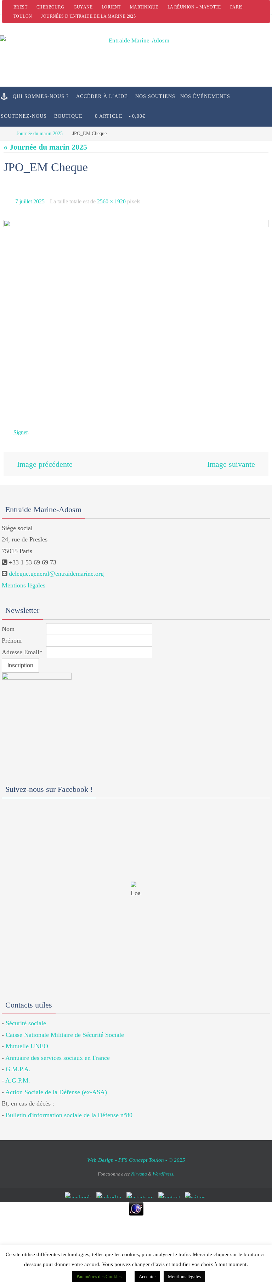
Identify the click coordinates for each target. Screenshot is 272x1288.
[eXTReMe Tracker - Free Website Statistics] (136, 1204)
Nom (8, 623)
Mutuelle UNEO (27, 1041)
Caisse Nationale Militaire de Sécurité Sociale (65, 1029)
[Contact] (170, 1190)
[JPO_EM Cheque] (136, 317)
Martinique (144, 7)
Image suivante (231, 460)
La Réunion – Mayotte (194, 7)
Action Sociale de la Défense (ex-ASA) (56, 1087)
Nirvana (139, 1169)
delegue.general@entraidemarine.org (56, 569)
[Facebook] (79, 1190)
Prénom (12, 635)
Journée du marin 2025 (40, 133)
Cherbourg (50, 7)
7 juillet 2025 (30, 200)
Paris (236, 7)
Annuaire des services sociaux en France (57, 1052)
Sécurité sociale (26, 1018)
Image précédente (45, 460)
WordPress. (163, 1169)
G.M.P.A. (18, 1064)
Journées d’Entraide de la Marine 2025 (88, 16)
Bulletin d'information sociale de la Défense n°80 (69, 1110)
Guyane (83, 7)
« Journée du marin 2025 (45, 147)
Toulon (22, 16)
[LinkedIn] (110, 1190)
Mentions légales (23, 580)
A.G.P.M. (17, 1075)
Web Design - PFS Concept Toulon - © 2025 (136, 1155)
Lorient (111, 7)
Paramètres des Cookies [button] (98, 1276)
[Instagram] (141, 1190)
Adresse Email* (22, 647)
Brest (20, 7)
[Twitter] (196, 1190)
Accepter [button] (147, 1276)
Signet (20, 431)
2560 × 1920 (111, 200)
